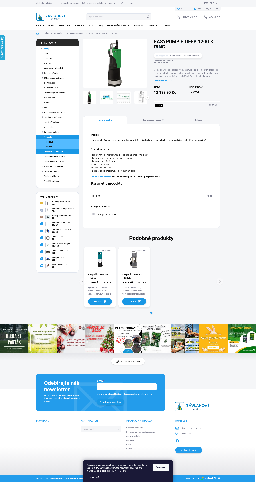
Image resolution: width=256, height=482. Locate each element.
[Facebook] (177, 440)
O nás (121, 3)
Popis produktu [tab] (105, 120)
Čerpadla (48, 137)
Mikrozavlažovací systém (54, 78)
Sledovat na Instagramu (130, 361)
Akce (46, 53)
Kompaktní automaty (54, 152)
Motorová (49, 142)
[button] (151, 312)
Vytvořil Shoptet (192, 478)
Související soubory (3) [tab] (153, 120)
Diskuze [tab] (198, 120)
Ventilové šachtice (51, 122)
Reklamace (132, 3)
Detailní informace (162, 81)
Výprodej (48, 58)
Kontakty (111, 3)
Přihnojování (49, 98)
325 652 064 (186, 433)
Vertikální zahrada (51, 181)
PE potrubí (48, 127)
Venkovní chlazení (51, 176)
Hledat (148, 17)
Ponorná (48, 147)
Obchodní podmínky (44, 3)
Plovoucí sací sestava (101, 176)
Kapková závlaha (51, 73)
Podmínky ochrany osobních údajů (71, 3)
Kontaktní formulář (189, 450)
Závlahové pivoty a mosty (54, 93)
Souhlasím (161, 467)
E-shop (46, 49)
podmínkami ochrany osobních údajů (136, 394)
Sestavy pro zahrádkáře (54, 68)
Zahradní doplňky (51, 171)
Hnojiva (47, 103)
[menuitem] (41, 26)
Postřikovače (49, 83)
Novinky (47, 63)
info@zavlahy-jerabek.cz (191, 428)
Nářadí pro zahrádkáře (53, 166)
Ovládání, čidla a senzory (54, 112)
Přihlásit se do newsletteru (110, 402)
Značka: (161, 62)
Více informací (121, 471)
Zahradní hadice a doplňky (55, 156)
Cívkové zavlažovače (52, 88)
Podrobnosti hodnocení (191, 56)
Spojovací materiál (51, 132)
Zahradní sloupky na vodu (55, 161)
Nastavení (94, 477)
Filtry (46, 107)
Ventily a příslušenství (53, 117)
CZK (212, 3)
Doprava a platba (96, 3)
